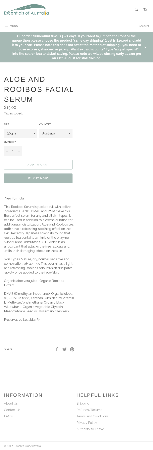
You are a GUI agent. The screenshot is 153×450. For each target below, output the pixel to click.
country (45, 124)
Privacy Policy (86, 423)
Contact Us (12, 410)
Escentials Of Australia (28, 445)
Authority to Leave (90, 429)
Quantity (10, 141)
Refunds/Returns (89, 410)
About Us (11, 403)
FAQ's (8, 416)
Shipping (82, 403)
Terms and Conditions (92, 416)
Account (144, 25)
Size (6, 124)
